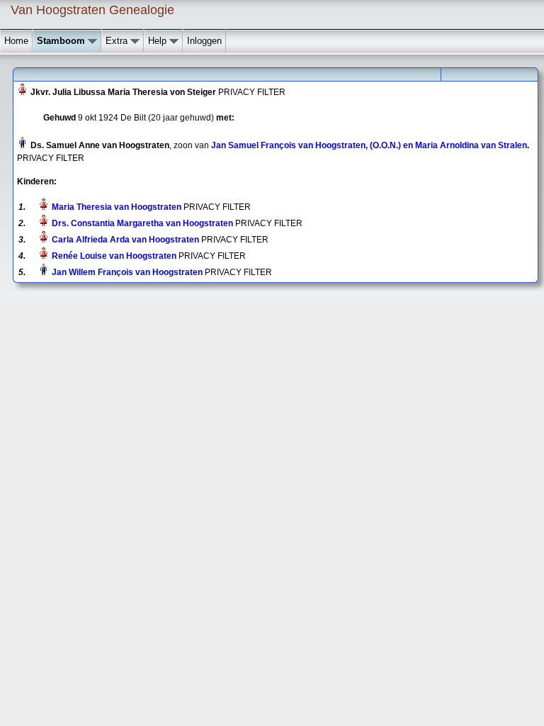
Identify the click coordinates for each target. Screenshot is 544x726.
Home (16, 40)
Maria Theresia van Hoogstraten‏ (116, 207)
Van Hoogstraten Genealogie (92, 10)
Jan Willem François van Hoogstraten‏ (127, 272)
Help (158, 40)
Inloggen (204, 40)
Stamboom (62, 40)
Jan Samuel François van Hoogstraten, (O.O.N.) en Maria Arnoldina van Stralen (369, 145)
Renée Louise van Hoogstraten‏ (114, 256)
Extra (118, 40)
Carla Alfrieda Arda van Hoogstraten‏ (125, 240)
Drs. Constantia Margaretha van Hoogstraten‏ (142, 223)
